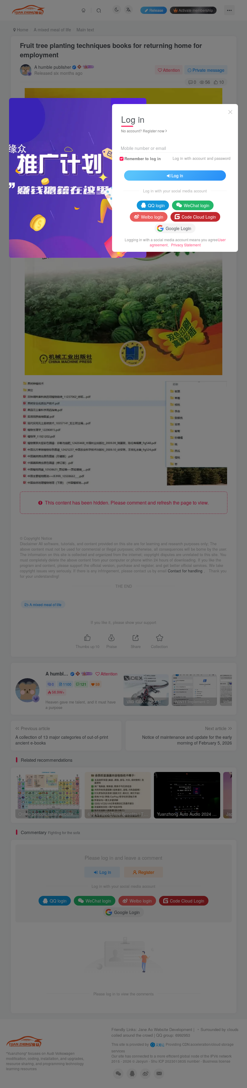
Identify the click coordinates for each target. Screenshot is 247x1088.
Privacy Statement (186, 244)
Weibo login (152, 217)
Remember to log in (142, 158)
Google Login (178, 228)
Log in (177, 175)
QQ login (156, 205)
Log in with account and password (201, 158)
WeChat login (196, 205)
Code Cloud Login (199, 217)
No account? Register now (142, 130)
